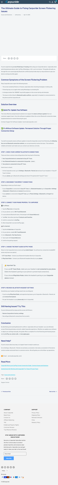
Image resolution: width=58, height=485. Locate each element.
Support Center (5, 382)
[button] (55, 2)
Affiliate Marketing (9, 420)
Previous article (7, 391)
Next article (52, 391)
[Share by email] (17, 58)
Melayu (3, 470)
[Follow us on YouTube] (5, 467)
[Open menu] (2, 2)
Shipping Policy (36, 415)
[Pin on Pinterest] (12, 58)
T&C (5, 422)
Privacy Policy (35, 412)
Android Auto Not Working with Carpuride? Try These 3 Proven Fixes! (19, 369)
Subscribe (8, 458)
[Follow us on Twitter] (11, 467)
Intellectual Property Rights (11, 425)
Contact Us (7, 417)
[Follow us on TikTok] (14, 467)
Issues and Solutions (6, 14)
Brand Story (7, 415)
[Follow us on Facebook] (2, 467)
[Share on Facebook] (9, 58)
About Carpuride (8, 412)
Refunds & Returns (37, 417)
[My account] (52, 2)
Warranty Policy (36, 422)
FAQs (33, 420)
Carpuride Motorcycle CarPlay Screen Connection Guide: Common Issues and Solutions (24, 365)
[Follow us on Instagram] (8, 467)
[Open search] (50, 2)
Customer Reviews (9, 427)
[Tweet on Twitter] (14, 58)
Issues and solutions (9, 374)
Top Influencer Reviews (10, 430)
